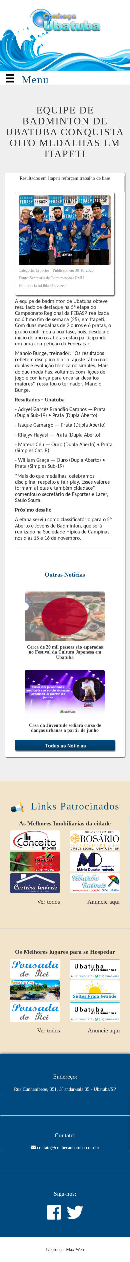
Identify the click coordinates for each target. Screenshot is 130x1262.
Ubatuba (54, 1204)
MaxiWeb (75, 1204)
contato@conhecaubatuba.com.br (68, 1103)
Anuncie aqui (103, 857)
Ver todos (48, 857)
